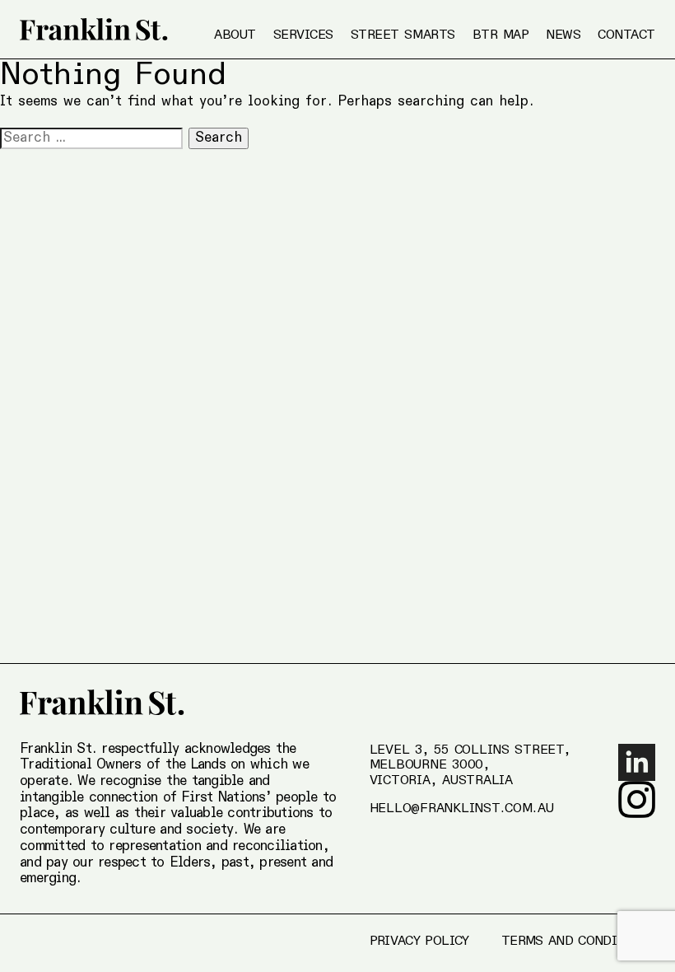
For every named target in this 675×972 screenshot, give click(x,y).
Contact (626, 35)
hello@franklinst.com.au (462, 808)
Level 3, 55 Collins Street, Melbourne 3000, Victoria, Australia (470, 766)
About (235, 35)
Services (303, 35)
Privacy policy (419, 941)
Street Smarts (403, 35)
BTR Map (500, 35)
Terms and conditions (578, 941)
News (563, 35)
